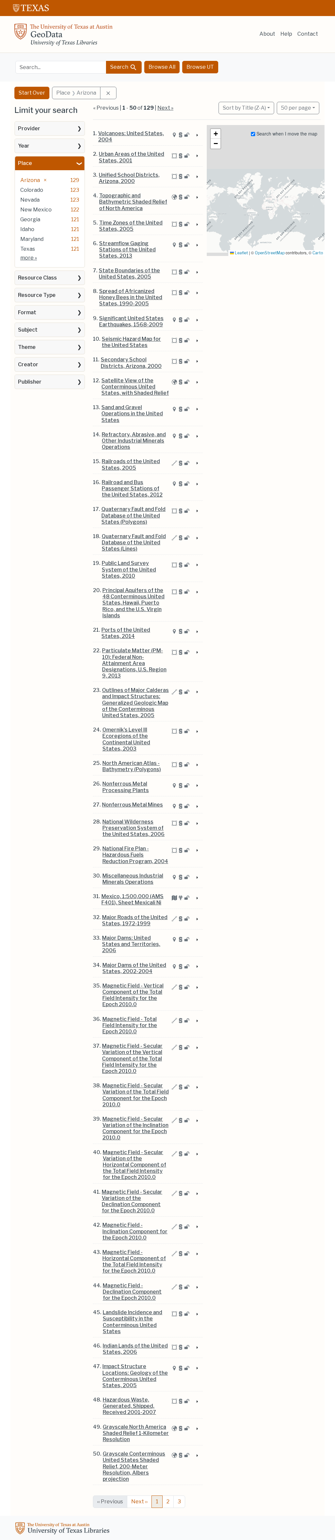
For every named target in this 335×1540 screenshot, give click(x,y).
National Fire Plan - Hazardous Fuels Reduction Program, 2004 (135, 854)
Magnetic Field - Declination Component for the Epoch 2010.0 (132, 1291)
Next (139, 1501)
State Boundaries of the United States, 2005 (129, 273)
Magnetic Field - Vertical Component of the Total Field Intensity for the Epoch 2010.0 (133, 995)
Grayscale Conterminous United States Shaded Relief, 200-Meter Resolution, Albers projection (134, 1466)
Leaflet (241, 252)
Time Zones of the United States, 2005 (131, 226)
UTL (63, 1529)
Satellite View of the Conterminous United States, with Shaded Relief (135, 386)
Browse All (162, 67)
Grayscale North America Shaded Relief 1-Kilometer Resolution (136, 1433)
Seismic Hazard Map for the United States (131, 342)
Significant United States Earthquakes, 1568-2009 (131, 321)
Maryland (32, 239)
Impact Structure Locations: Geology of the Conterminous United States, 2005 (135, 1375)
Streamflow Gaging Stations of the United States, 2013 (127, 249)
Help (286, 34)
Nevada (30, 200)
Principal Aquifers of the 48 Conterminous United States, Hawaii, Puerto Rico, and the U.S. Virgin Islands (133, 603)
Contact (307, 34)
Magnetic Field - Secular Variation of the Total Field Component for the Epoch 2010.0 (135, 1095)
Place (25, 163)
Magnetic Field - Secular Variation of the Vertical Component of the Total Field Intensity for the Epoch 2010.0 (132, 1058)
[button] (215, 134)
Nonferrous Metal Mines (132, 805)
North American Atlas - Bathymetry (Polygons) (131, 766)
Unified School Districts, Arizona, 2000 (129, 178)
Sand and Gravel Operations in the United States (132, 413)
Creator (28, 364)
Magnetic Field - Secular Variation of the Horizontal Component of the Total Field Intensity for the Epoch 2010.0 (134, 1165)
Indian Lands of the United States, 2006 (135, 1349)
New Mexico (36, 210)
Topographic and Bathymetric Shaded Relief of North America (133, 201)
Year (23, 146)
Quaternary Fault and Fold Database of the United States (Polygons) (133, 515)
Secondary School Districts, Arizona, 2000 (131, 362)
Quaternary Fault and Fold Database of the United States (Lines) (134, 542)
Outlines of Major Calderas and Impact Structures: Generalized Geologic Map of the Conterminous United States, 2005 (135, 702)
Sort (244, 108)
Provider (29, 128)
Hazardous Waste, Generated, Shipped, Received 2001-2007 (129, 1406)
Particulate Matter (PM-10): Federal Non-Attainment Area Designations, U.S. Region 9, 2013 (134, 663)
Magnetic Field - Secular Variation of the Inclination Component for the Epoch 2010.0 (135, 1128)
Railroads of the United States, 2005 (131, 464)
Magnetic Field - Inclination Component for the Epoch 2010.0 (135, 1231)
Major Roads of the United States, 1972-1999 (135, 920)
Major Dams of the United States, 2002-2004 (134, 968)
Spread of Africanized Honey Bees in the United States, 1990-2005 (130, 297)
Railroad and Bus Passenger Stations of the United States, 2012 (132, 488)
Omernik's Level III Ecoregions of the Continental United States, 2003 (126, 739)
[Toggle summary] (196, 135)
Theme (27, 347)
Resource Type (37, 295)
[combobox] (61, 67)
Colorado (31, 190)
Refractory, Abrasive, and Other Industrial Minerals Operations (134, 440)
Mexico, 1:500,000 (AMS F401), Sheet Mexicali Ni (132, 899)
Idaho (27, 229)
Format (27, 312)
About (267, 34)
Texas (27, 249)
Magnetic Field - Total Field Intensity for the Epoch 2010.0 (129, 1025)
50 (296, 107)
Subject (28, 330)
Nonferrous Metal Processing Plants (125, 787)
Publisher (30, 382)
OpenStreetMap (270, 252)
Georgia (30, 219)
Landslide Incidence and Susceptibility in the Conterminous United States (132, 1321)
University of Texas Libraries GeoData (63, 37)
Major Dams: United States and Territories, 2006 (131, 944)
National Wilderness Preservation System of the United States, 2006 (133, 828)
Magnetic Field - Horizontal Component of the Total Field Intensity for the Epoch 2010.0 (134, 1261)
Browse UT (200, 67)
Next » (165, 108)
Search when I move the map (286, 133)
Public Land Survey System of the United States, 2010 (129, 569)
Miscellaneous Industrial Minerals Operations (132, 879)
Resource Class (37, 278)
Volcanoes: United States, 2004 (131, 136)
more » (28, 258)
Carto (317, 252)
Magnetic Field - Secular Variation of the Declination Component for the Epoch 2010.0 (132, 1201)
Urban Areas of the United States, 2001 (131, 157)
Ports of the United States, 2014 (125, 633)
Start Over (32, 93)
